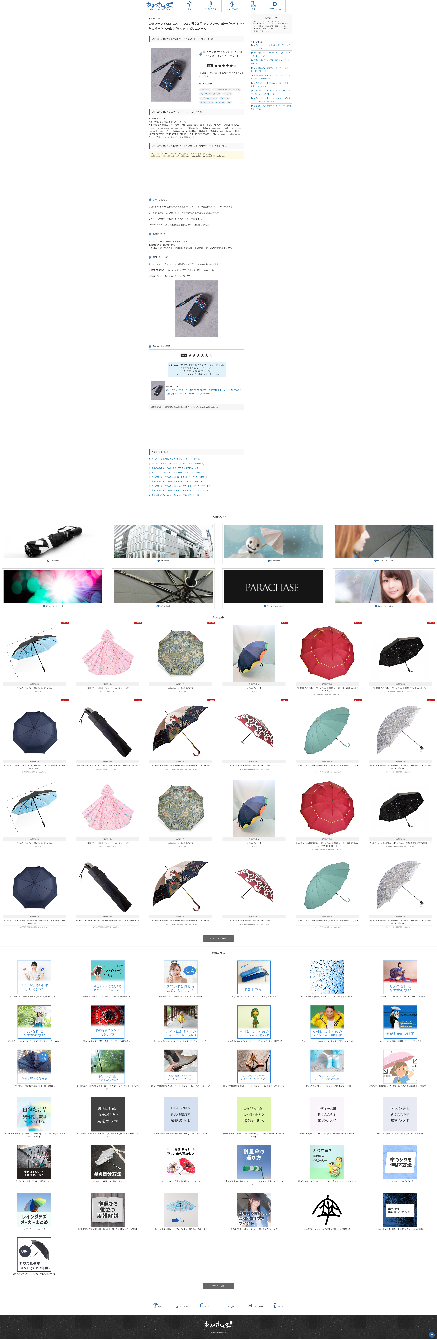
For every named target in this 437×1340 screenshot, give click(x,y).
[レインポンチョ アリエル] (107, 653)
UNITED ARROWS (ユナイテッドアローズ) (226, 90)
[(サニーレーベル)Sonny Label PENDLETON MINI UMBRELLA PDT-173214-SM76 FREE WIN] (254, 730)
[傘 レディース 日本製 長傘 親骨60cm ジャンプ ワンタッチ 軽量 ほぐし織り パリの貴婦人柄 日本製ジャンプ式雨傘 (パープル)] (180, 730)
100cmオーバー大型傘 (385, 606)
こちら (266, 31)
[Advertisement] (196, 176)
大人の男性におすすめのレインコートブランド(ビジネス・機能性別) (179, 477)
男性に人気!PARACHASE (275, 606)
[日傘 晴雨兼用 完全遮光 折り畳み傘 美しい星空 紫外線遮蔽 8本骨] (400, 653)
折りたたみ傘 (210, 9)
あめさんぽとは (282, 1306)
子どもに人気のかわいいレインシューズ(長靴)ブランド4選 (175, 495)
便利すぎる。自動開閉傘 (385, 560)
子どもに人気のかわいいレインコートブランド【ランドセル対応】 (179, 472)
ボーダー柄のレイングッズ (209, 98)
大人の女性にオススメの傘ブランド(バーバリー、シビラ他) (176, 459)
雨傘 (229, 102)
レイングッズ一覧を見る (218, 938)
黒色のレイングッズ (207, 102)
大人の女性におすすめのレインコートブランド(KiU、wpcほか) (177, 481)
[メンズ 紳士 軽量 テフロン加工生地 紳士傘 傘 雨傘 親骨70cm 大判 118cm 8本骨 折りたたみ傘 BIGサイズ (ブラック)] (107, 730)
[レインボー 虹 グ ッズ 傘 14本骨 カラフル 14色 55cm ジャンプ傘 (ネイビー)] (254, 653)
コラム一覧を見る (218, 1286)
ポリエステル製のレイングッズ (210, 94)
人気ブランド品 (274, 9)
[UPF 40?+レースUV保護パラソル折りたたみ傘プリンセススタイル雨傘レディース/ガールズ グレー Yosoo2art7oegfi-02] (400, 730)
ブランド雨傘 (164, 560)
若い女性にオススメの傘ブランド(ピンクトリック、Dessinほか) (178, 463)
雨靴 (253, 9)
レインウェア (232, 9)
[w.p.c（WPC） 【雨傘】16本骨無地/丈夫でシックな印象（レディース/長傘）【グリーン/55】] (327, 730)
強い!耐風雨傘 (275, 560)
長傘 (189, 9)
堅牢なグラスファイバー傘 (54, 606)
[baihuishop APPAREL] (34, 653)
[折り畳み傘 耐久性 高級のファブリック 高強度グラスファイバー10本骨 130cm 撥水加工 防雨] (327, 653)
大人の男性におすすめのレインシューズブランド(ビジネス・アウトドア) (181, 486)
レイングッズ (220, 102)
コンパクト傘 (227, 94)
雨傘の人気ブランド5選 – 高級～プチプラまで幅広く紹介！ (176, 468)
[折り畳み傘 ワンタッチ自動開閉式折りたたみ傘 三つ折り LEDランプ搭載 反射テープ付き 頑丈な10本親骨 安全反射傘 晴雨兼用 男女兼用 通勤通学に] (34, 730)
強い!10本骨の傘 (164, 606)
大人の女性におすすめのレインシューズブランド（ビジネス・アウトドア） (182, 490)
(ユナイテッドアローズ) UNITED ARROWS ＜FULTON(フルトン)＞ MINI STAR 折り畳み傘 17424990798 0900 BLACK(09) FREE (204, 392)
